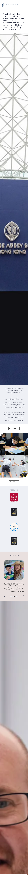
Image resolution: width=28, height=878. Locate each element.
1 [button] (10, 596)
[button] (5, 596)
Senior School (14, 428)
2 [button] (11, 596)
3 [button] (13, 596)
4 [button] (14, 596)
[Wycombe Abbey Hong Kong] (10, 7)
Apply (10, 876)
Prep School (14, 481)
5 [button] (16, 596)
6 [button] (17, 596)
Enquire (17, 876)
